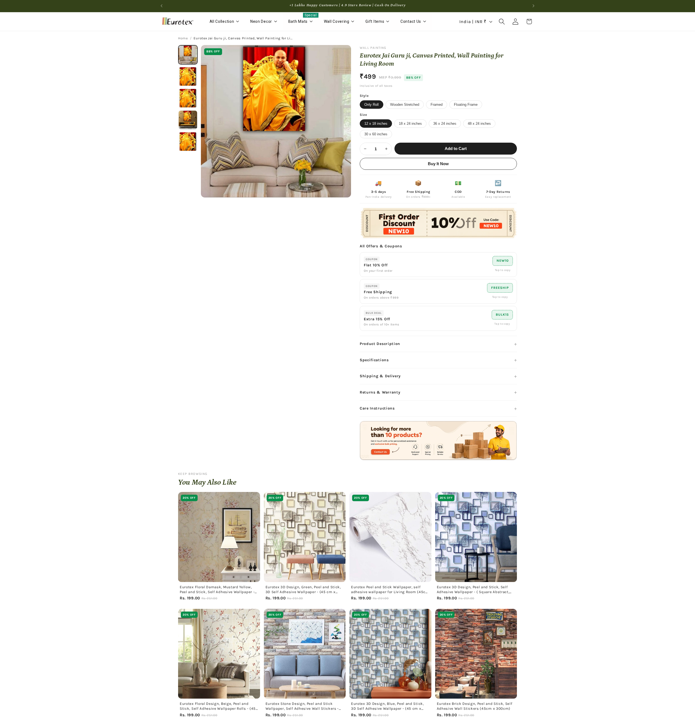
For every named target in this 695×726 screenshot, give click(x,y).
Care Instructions (377, 408)
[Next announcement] (533, 6)
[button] (502, 21)
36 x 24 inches (444, 123)
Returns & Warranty (380, 392)
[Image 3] (188, 98)
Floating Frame (466, 105)
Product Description (380, 343)
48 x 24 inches (479, 123)
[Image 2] (188, 76)
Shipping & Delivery (380, 376)
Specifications (374, 360)
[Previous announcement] (162, 6)
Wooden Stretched (404, 105)
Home (183, 38)
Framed (437, 105)
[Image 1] (188, 55)
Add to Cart (456, 148)
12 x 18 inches (375, 123)
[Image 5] (188, 141)
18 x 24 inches (410, 123)
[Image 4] (188, 120)
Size (363, 115)
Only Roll (371, 105)
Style (364, 96)
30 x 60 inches (375, 134)
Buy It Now (438, 164)
